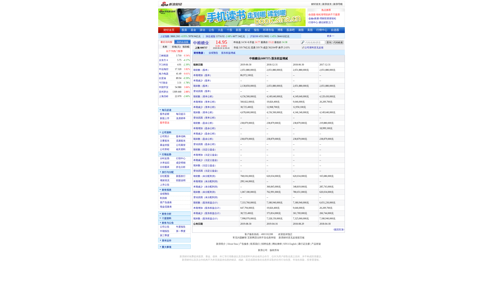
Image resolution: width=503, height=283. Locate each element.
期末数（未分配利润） (205, 192)
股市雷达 (164, 122)
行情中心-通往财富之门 (320, 22)
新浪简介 (221, 244)
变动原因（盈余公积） (205, 144)
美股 (310, 29)
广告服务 (244, 244)
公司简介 (164, 136)
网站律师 (277, 244)
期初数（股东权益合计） (206, 202)
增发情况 (164, 180)
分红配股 (164, 176)
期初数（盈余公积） (204, 123)
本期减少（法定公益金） (206, 160)
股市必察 (164, 114)
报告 (256, 29)
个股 (229, 29)
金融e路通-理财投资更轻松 (322, 18)
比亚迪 (162, 78)
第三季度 (164, 235)
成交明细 (180, 162)
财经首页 (316, 4)
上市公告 (164, 184)
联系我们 (255, 244)
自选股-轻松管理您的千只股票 (324, 14)
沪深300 (254, 36)
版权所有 (274, 250)
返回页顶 (338, 229)
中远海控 (163, 69)
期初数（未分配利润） (205, 176)
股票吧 (290, 29)
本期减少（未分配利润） (206, 186)
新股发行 (180, 176)
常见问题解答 (240, 237)
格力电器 (163, 73)
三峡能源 (163, 55)
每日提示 (180, 114)
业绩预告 (164, 193)
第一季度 (180, 231)
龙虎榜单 (180, 118)
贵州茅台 (163, 91)
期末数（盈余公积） (204, 139)
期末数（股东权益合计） (206, 218)
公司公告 (164, 226)
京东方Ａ (163, 60)
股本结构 (180, 136)
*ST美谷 (163, 82)
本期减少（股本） (202, 80)
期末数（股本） (201, 86)
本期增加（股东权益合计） (207, 208)
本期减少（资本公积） (205, 107)
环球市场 (268, 29)
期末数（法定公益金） (205, 165)
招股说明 (180, 180)
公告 (211, 29)
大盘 (220, 29)
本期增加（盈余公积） (205, 128)
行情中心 (321, 29)
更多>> (328, 36)
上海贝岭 (163, 96)
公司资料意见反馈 (314, 47)
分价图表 (164, 167)
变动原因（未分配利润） (206, 197)
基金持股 (164, 145)
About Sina (232, 244)
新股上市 (164, 118)
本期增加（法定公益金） (206, 154)
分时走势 (164, 158)
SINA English (289, 244)
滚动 (202, 29)
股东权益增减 (228, 52)
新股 (238, 29)
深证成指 (210, 36)
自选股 (335, 29)
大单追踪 (164, 162)
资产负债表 (166, 202)
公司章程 (164, 149)
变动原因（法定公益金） (206, 170)
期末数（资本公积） (204, 112)
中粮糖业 (201, 43)
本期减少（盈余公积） (205, 133)
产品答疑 (316, 244)
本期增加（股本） (202, 75)
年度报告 (180, 226)
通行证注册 (304, 244)
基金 (193, 29)
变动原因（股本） (202, 91)
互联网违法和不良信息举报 (261, 237)
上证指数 (165, 36)
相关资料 (180, 149)
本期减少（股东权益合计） (207, 213)
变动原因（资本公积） (205, 117)
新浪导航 (338, 4)
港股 (301, 29)
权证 (247, 29)
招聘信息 (266, 244)
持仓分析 (180, 167)
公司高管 (180, 145)
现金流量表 (166, 206)
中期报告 (164, 231)
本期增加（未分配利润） (206, 181)
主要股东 (164, 140)
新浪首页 (327, 4)
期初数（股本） (201, 70)
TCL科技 (163, 64)
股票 (184, 29)
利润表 (163, 198)
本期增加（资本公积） (205, 101)
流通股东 (180, 140)
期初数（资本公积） (204, 96)
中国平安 (163, 87)
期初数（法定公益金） (205, 149)
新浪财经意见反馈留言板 (292, 237)
